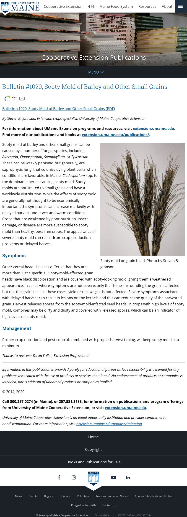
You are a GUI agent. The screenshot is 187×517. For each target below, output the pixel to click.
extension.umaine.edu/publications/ (115, 134)
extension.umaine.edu (153, 128)
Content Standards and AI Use (153, 496)
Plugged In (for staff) (83, 505)
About (167, 6)
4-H (91, 6)
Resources (147, 6)
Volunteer (83, 496)
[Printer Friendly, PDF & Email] (14, 98)
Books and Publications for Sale (94, 462)
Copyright (93, 449)
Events (33, 496)
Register (49, 496)
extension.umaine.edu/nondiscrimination (109, 423)
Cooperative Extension (63, 6)
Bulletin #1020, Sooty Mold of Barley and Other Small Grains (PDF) (58, 108)
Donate (65, 496)
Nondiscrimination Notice (112, 496)
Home (93, 436)
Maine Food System (116, 6)
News (18, 496)
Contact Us (109, 505)
